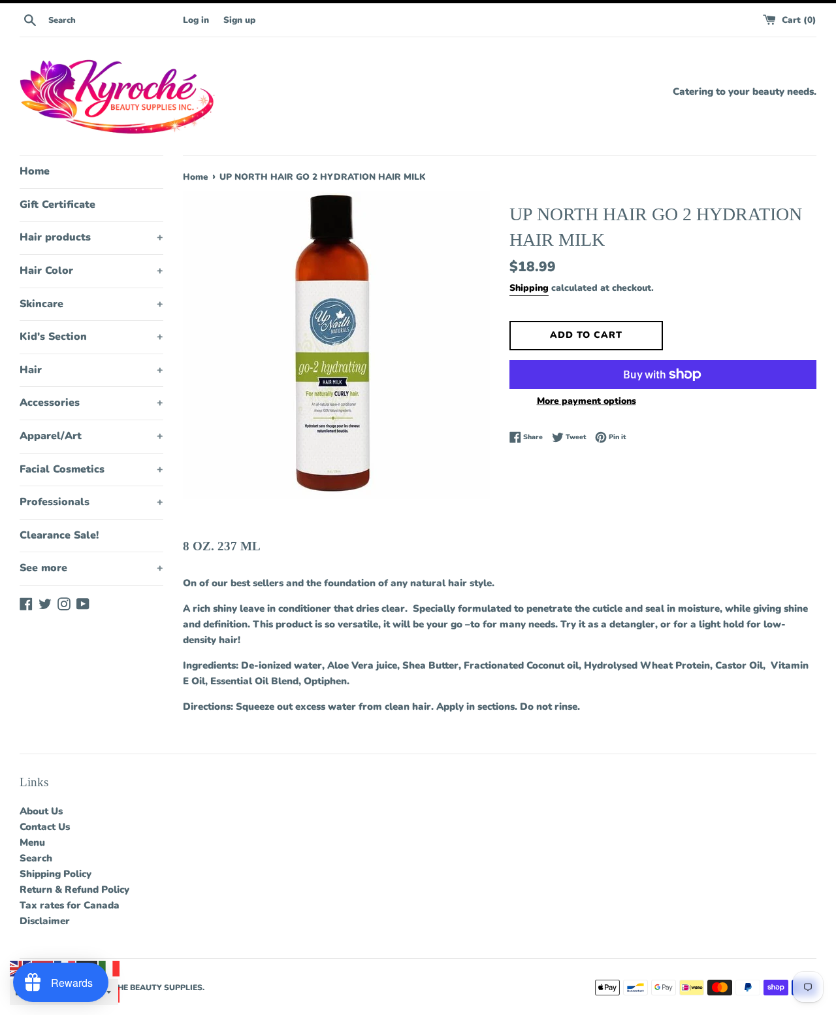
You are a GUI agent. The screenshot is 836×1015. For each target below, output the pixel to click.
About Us (41, 811)
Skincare (91, 304)
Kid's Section (91, 336)
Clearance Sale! (59, 535)
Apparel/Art (91, 436)
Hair (91, 370)
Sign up (239, 20)
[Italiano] (110, 967)
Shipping (529, 288)
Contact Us (45, 826)
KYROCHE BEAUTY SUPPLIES (145, 987)
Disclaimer (45, 920)
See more (91, 568)
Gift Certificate (57, 204)
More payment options (586, 401)
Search (36, 858)
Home (35, 171)
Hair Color (91, 270)
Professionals (91, 502)
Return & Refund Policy (74, 889)
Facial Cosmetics (91, 469)
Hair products (91, 237)
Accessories (91, 402)
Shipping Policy (55, 873)
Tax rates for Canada (70, 905)
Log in (196, 20)
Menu (32, 842)
